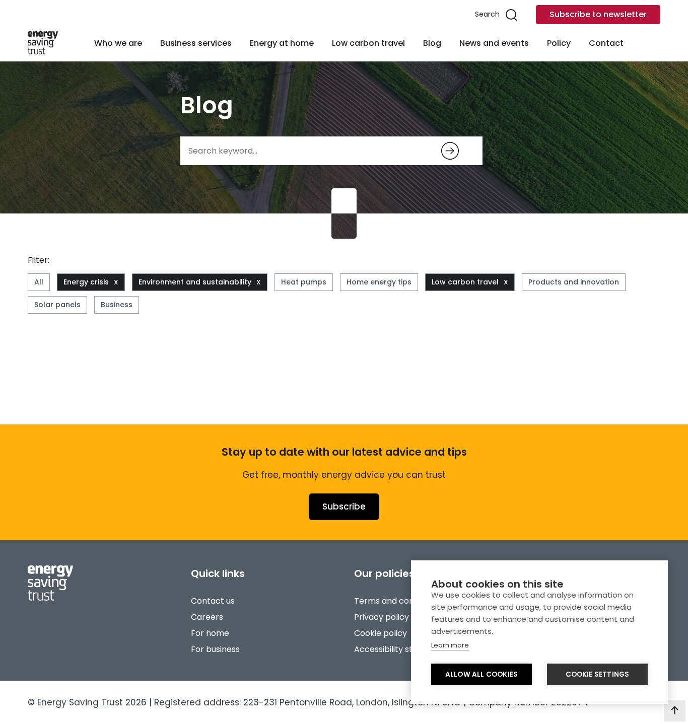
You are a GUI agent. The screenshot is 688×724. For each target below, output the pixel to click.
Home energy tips (379, 282)
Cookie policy (380, 633)
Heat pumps (303, 282)
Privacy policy (381, 617)
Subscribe (344, 506)
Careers (207, 617)
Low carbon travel (368, 43)
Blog (432, 43)
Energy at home (282, 43)
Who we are (118, 43)
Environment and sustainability (195, 282)
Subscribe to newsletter (598, 14)
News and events (494, 43)
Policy (559, 43)
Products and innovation (573, 282)
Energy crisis (86, 282)
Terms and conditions (397, 601)
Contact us (213, 601)
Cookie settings (598, 674)
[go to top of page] (674, 710)
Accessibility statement (401, 649)
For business (215, 649)
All (38, 282)
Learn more (450, 645)
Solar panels (57, 305)
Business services (196, 43)
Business (116, 305)
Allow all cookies (481, 674)
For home (210, 633)
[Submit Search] (450, 151)
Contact (606, 43)
